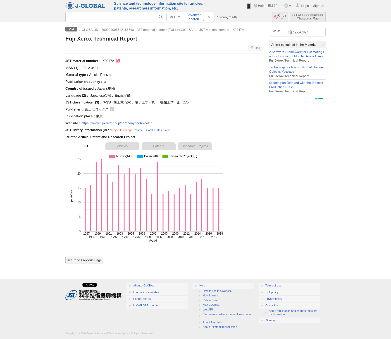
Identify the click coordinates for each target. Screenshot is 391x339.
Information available (146, 292)
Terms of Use (273, 285)
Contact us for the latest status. (152, 130)
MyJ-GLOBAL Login (145, 305)
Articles (122, 146)
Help (261, 5)
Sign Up (318, 5)
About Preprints (212, 322)
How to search (211, 295)
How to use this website (217, 291)
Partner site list (142, 299)
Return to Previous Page (84, 260)
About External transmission (220, 327)
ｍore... (320, 98)
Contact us (272, 305)
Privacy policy (273, 299)
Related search (212, 300)
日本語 (272, 5)
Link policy (272, 292)
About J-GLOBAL (143, 285)
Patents (158, 146)
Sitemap (270, 320)
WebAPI (208, 309)
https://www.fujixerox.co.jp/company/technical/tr (116, 123)
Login (305, 5)
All (86, 146)
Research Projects (195, 146)
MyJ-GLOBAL (211, 304)
